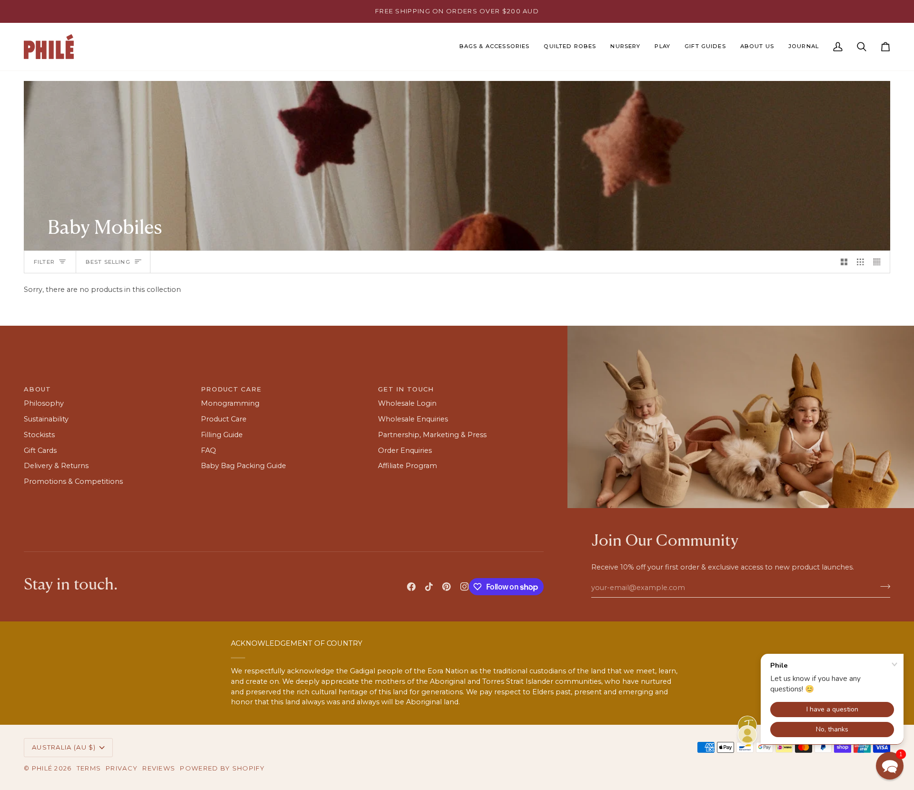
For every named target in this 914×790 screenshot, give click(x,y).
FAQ (208, 450)
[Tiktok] (429, 586)
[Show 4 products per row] (879, 262)
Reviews (158, 768)
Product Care (224, 419)
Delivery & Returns (56, 465)
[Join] (882, 586)
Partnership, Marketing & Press (432, 434)
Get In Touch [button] (406, 389)
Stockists (39, 434)
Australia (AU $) (64, 747)
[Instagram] (464, 586)
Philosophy (44, 403)
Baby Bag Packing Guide (243, 465)
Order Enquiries (405, 450)
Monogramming (230, 403)
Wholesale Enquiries (413, 419)
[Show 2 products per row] (844, 262)
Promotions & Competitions (73, 481)
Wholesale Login (407, 403)
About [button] (37, 389)
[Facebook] (411, 586)
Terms (89, 768)
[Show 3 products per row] (860, 262)
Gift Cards (40, 450)
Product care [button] (231, 389)
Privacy (122, 768)
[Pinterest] (446, 586)
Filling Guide (222, 434)
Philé (42, 768)
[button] (494, 46)
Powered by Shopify (222, 768)
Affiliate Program (407, 465)
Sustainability (46, 419)
